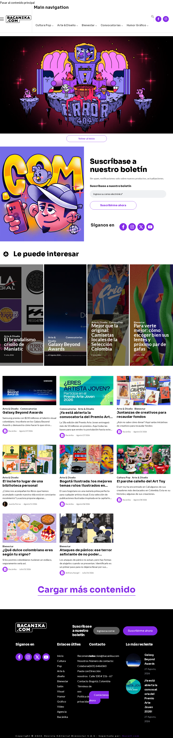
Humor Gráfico (136, 25)
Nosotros (83, 660)
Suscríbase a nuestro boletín (110, 186)
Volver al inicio (86, 138)
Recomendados (86, 655)
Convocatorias (111, 25)
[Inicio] (16, 19)
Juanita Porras (14, 504)
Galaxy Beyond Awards (64, 346)
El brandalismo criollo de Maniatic (20, 344)
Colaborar (83, 666)
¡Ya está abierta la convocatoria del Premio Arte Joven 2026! (86, 415)
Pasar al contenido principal (17, 2)
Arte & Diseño (66, 25)
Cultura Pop (43, 25)
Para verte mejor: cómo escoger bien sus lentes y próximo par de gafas (151, 337)
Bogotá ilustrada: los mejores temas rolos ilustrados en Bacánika (86, 483)
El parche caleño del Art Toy (141, 481)
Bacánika (12, 431)
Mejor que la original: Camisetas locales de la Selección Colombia (104, 337)
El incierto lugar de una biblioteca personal (23, 483)
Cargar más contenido (86, 590)
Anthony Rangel (72, 573)
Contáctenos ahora (99, 697)
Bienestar (88, 25)
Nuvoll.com (131, 736)
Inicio (60, 655)
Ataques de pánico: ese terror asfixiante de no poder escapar (86, 552)
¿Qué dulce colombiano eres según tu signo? (28, 552)
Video (60, 706)
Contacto (82, 681)
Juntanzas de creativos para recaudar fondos (141, 414)
